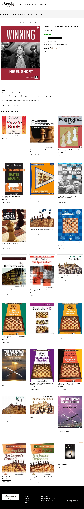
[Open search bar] (71, 4)
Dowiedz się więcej (7, 141)
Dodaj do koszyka (55, 38)
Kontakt (47, 4)
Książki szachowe (25, 22)
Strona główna (9, 22)
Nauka (34, 4)
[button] (38, 27)
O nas (41, 4)
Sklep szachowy (24, 4)
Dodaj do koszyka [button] (62, 155)
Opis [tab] (3, 86)
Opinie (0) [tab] (8, 86)
